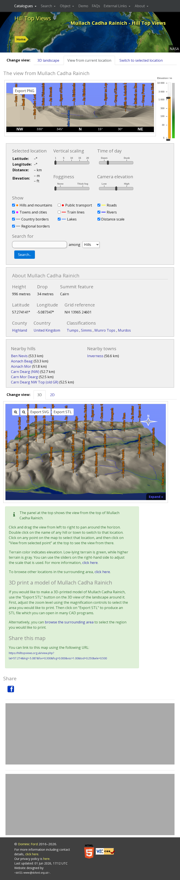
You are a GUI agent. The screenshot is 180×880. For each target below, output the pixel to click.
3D (39, 394)
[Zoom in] (15, 411)
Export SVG (39, 411)
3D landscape (48, 60)
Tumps (73, 330)
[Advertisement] (90, 734)
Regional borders (35, 226)
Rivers (112, 212)
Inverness (95, 355)
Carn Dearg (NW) (25, 371)
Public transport (78, 205)
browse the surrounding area (69, 622)
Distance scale (112, 219)
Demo (83, 5)
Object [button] (65, 5)
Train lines (76, 212)
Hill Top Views (32, 18)
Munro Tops (105, 330)
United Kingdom (47, 330)
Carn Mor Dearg (24, 376)
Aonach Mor (21, 366)
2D (52, 394)
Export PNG (24, 90)
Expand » (156, 497)
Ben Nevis (19, 355)
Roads (112, 205)
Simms (87, 330)
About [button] (140, 5)
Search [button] (47, 5)
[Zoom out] (23, 411)
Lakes (72, 219)
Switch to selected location (141, 60)
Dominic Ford (28, 844)
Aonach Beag (22, 361)
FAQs (96, 5)
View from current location (89, 60)
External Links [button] (116, 5)
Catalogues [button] (24, 5)
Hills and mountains (36, 205)
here (46, 859)
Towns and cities (33, 212)
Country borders (35, 219)
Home (21, 39)
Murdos (124, 330)
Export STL (63, 411)
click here (90, 562)
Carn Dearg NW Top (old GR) (34, 382)
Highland (19, 330)
